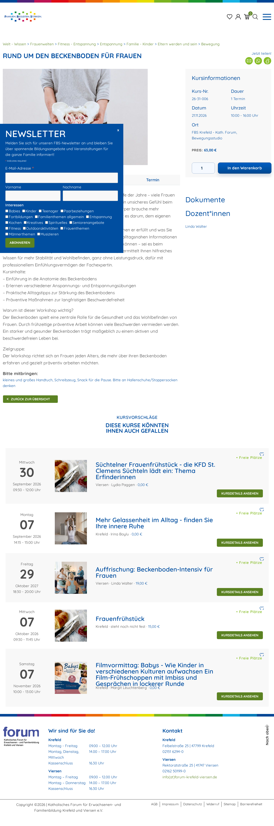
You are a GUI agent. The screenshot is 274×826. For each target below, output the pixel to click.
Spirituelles (58, 222)
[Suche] (255, 16)
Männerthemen (22, 234)
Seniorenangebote (88, 222)
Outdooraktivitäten (42, 228)
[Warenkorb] (246, 16)
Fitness (15, 228)
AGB (154, 804)
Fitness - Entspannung (77, 44)
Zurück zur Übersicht (30, 399)
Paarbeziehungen (79, 211)
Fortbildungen (21, 216)
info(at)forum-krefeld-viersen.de (189, 777)
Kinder (31, 211)
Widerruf (212, 804)
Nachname (72, 187)
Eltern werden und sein (177, 44)
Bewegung (210, 44)
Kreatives (35, 222)
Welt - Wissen (14, 44)
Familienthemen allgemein (61, 216)
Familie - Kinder (140, 44)
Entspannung (100, 216)
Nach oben (267, 735)
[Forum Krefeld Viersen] (23, 16)
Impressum (170, 804)
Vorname (13, 187)
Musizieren (49, 234)
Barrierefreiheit (251, 804)
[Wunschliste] (229, 16)
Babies (14, 211)
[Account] (238, 16)
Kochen (15, 222)
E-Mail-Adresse (19, 168)
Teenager (50, 211)
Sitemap (230, 804)
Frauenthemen (76, 228)
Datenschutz (192, 804)
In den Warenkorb (245, 167)
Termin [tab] (152, 179)
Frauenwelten (42, 44)
